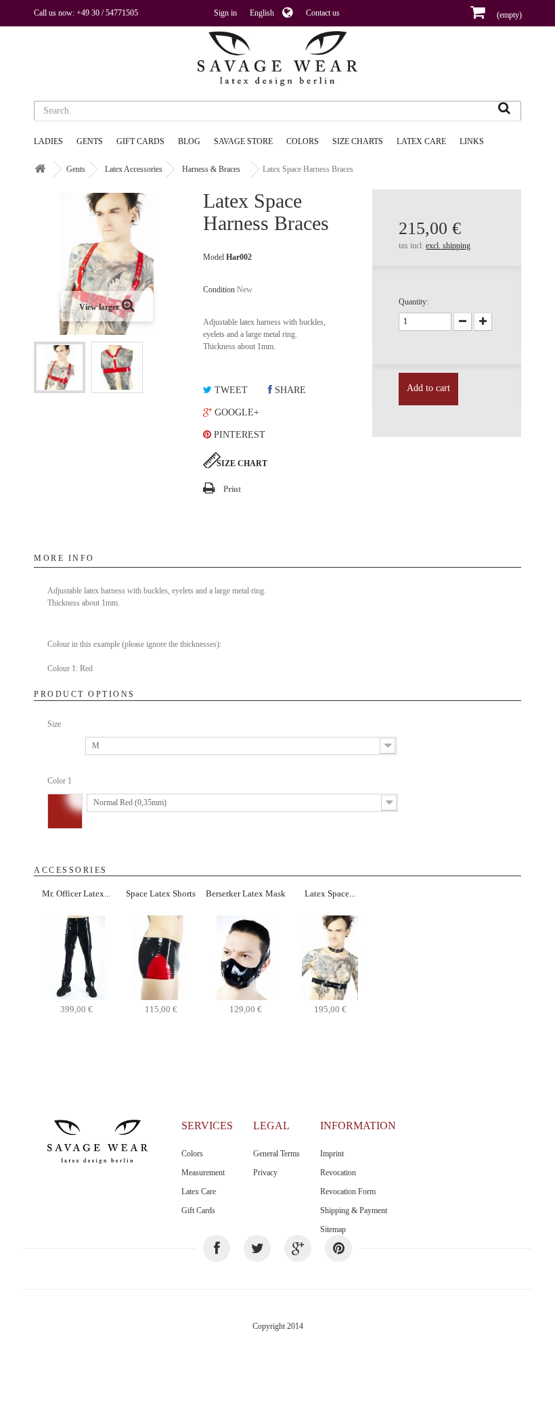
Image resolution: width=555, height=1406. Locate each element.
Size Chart (242, 463)
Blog (189, 141)
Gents (89, 141)
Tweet (230, 390)
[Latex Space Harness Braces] (60, 367)
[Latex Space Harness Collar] (330, 956)
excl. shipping (448, 245)
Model (213, 257)
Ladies (48, 141)
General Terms (276, 1153)
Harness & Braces (211, 169)
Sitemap (333, 1229)
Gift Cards (140, 141)
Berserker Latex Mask (246, 893)
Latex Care (421, 141)
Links (472, 141)
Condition (219, 289)
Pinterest (238, 435)
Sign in (225, 13)
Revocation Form (348, 1191)
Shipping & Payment (353, 1210)
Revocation (338, 1172)
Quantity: (413, 302)
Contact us (323, 13)
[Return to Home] (40, 169)
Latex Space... (330, 893)
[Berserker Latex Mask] (245, 956)
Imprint (332, 1153)
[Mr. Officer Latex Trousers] (76, 956)
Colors (192, 1153)
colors (302, 141)
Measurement (203, 1172)
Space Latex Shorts (161, 893)
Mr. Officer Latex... (76, 893)
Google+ (235, 412)
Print (232, 489)
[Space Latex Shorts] (160, 956)
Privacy (265, 1172)
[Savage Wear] (277, 58)
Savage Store (243, 141)
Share (289, 390)
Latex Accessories (133, 169)
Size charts (357, 141)
